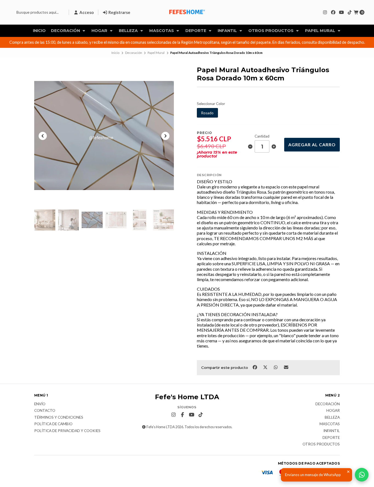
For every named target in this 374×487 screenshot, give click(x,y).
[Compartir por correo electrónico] (286, 367)
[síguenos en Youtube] (341, 12)
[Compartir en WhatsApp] (276, 367)
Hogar (99, 30)
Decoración (66, 30)
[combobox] (37, 12)
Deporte (196, 30)
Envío (39, 404)
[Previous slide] (43, 136)
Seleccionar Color (211, 104)
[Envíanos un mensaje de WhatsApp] (362, 475)
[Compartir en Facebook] (255, 367)
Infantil (228, 30)
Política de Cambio (53, 424)
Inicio (39, 30)
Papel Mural (320, 30)
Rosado (207, 113)
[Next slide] (165, 136)
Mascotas (162, 30)
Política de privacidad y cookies (67, 431)
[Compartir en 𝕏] (265, 367)
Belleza (129, 30)
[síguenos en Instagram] (325, 12)
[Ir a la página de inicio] (187, 12)
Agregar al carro (312, 144)
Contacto (44, 411)
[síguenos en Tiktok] (349, 12)
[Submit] (12, 12)
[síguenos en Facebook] (333, 12)
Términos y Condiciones (58, 417)
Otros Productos (271, 30)
